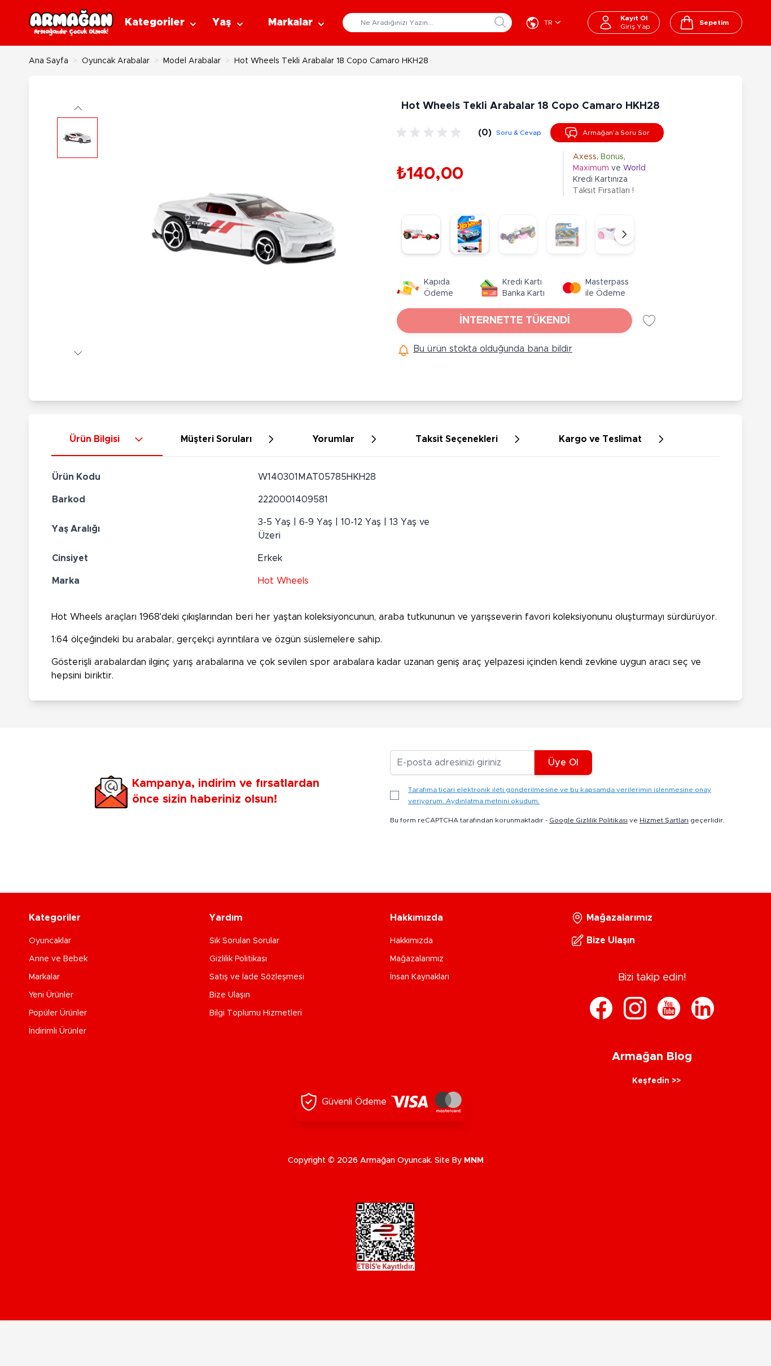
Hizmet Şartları (664, 820)
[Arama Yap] (500, 22)
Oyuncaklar (50, 941)
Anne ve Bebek (58, 959)
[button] (77, 107)
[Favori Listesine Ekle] (649, 321)
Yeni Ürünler (51, 995)
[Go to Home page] (71, 22)
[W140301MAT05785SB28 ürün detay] (518, 234)
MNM (474, 1160)
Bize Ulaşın (229, 995)
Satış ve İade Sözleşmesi (256, 977)
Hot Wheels (283, 580)
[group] (431, 132)
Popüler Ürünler (58, 1013)
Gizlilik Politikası (238, 959)
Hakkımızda (411, 941)
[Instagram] (635, 1008)
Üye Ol (563, 762)
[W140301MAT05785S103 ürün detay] (566, 234)
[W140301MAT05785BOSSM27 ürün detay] (469, 234)
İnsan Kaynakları (419, 977)
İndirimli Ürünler (57, 1031)
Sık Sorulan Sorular (244, 941)
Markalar (44, 977)
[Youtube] (669, 1008)
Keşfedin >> (656, 1081)
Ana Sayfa (48, 61)
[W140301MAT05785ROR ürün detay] (421, 234)
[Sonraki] (624, 234)
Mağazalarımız (417, 959)
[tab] (107, 439)
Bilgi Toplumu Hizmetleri (255, 1013)
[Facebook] (601, 1008)
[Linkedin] (702, 1008)
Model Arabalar (192, 61)
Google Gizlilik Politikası (588, 820)
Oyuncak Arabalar (116, 61)
